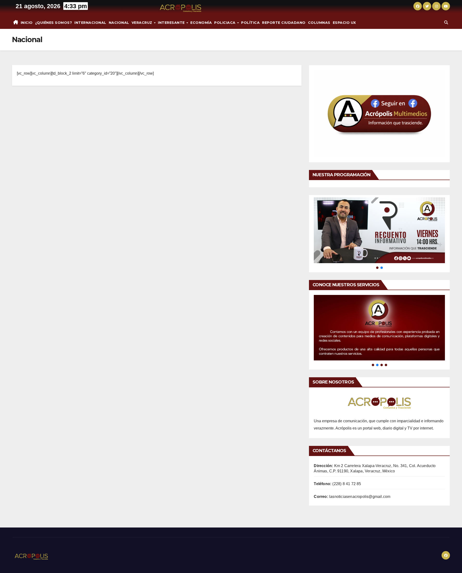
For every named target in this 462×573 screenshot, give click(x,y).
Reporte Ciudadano (284, 22)
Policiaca (225, 22)
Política (250, 22)
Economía (201, 22)
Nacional (119, 22)
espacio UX (344, 22)
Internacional (90, 22)
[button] (446, 22)
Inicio (27, 22)
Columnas (319, 22)
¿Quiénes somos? (53, 22)
